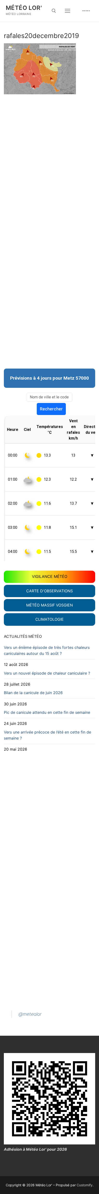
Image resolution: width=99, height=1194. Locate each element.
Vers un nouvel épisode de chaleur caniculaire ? (47, 673)
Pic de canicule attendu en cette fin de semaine (47, 712)
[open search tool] (54, 11)
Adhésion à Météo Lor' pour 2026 (35, 1149)
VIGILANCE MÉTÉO (49, 576)
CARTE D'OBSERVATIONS (49, 590)
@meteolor (30, 1014)
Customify (85, 1185)
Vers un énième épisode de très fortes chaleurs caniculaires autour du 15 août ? (47, 650)
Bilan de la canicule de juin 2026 (33, 692)
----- (86, 11)
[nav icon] (67, 11)
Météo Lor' (24, 7)
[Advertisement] (49, 140)
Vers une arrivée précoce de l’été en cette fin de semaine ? (47, 735)
